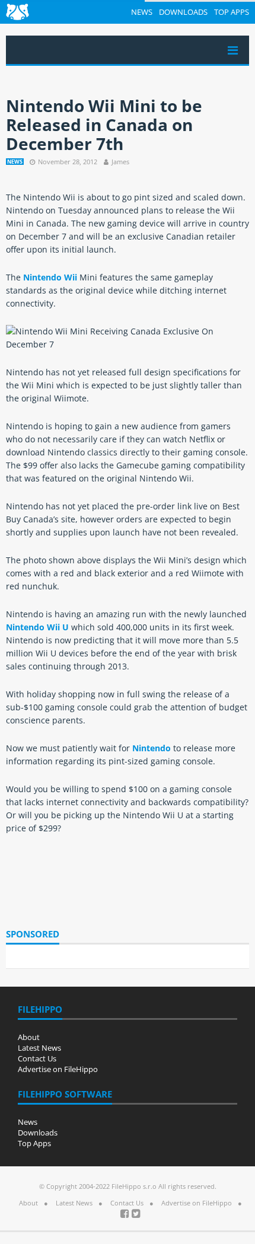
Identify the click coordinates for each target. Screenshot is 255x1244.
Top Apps (231, 12)
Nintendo (151, 748)
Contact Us (37, 1058)
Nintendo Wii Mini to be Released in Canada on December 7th (104, 124)
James (120, 161)
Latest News (39, 1047)
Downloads (183, 12)
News (141, 12)
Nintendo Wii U (37, 627)
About (29, 1037)
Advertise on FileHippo (58, 1069)
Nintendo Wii (50, 277)
